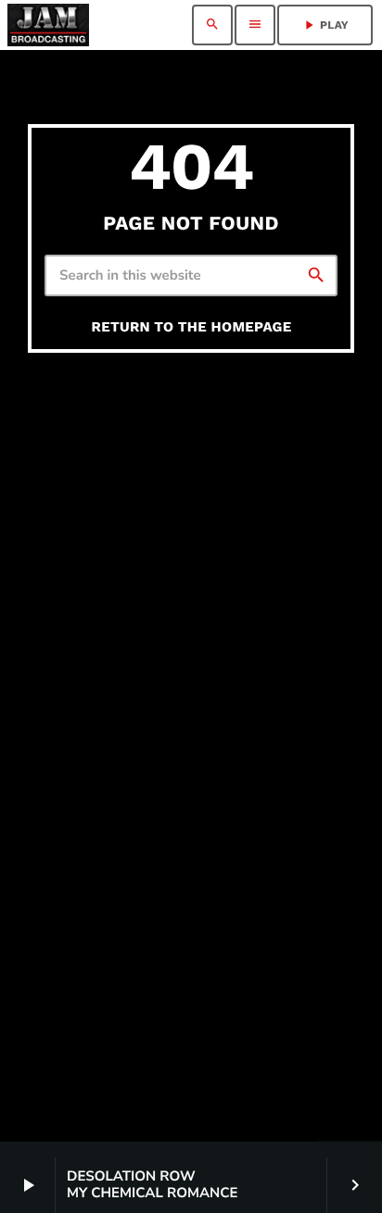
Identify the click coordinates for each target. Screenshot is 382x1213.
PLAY (325, 25)
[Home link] (48, 25)
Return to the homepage (192, 327)
